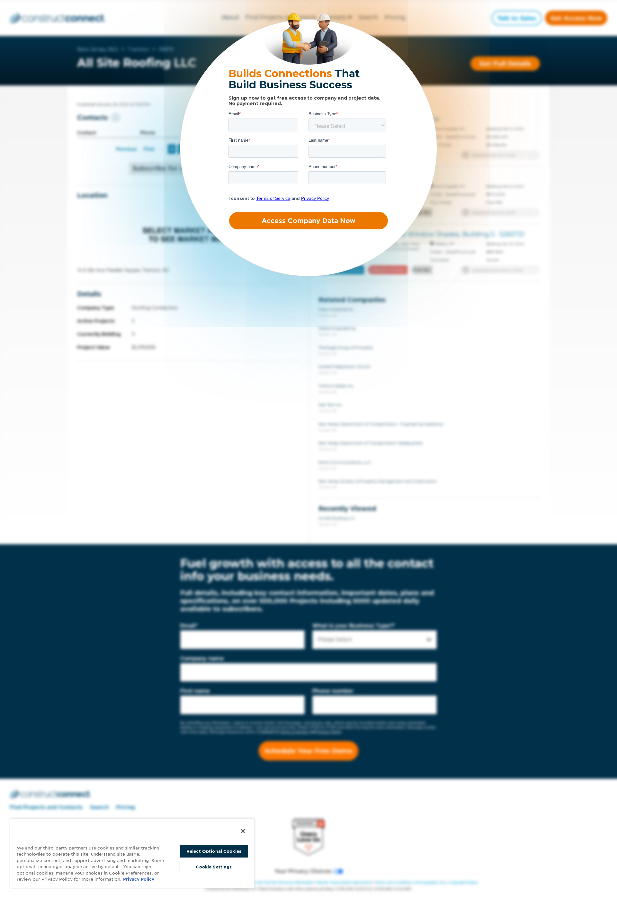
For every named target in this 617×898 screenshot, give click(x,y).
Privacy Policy (138, 879)
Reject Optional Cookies (213, 851)
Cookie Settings (214, 867)
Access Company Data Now (308, 221)
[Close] (243, 831)
